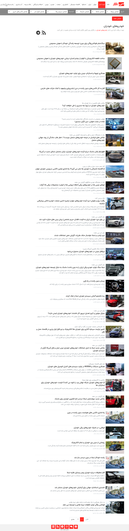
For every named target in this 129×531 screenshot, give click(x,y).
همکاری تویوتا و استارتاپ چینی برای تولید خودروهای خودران (82, 73)
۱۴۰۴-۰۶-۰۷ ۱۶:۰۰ (98, 147)
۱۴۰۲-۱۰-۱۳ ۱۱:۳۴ (98, 302)
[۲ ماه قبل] (115, 63)
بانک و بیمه (27, 4)
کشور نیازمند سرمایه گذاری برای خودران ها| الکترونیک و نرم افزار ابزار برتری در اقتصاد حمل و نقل (70, 330)
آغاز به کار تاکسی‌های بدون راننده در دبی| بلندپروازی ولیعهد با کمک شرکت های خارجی (73, 88)
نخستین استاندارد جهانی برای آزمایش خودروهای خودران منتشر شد (80, 487)
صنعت (58, 4)
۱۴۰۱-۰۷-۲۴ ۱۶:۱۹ (98, 494)
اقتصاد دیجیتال (75, 4)
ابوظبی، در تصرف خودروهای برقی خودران (89, 427)
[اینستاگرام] (66, 527)
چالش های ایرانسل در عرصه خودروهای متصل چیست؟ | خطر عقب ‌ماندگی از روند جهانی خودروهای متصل (72, 139)
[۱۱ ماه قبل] (115, 124)
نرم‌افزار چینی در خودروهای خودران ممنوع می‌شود (86, 251)
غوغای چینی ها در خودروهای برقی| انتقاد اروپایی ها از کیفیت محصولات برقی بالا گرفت (72, 185)
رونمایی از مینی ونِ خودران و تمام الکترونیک (88, 442)
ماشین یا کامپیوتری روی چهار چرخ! (93, 380)
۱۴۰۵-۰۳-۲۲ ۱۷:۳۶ (97, 65)
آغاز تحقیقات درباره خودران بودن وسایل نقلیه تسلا (86, 472)
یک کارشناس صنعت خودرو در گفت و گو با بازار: (89, 326)
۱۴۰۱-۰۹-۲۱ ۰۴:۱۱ (98, 434)
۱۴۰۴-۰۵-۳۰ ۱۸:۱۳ (97, 160)
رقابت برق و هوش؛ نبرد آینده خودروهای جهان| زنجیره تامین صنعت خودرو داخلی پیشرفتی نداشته (71, 202)
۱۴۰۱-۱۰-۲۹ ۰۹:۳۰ (98, 407)
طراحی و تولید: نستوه (64, 529)
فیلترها (71, 11)
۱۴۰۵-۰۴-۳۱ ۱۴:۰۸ (98, 52)
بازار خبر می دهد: (99, 311)
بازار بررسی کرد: (100, 198)
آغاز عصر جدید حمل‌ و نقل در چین (94, 166)
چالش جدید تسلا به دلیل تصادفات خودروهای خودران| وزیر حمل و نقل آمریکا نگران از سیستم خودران (73, 349)
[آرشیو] (53, 527)
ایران (89, 4)
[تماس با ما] (71, 527)
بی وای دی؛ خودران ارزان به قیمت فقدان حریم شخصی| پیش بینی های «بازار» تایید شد (72, 219)
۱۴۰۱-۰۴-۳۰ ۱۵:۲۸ (98, 513)
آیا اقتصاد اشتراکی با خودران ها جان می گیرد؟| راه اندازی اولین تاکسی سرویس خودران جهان (70, 169)
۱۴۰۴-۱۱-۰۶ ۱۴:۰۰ (98, 114)
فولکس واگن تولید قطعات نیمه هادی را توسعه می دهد (84, 505)
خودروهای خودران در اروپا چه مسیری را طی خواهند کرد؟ (83, 105)
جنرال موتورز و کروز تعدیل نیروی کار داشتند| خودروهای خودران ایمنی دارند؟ (76, 313)
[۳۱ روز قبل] (115, 48)
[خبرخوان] (57, 527)
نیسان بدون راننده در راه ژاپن (94, 281)
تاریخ (122, 11)
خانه (108, 4)
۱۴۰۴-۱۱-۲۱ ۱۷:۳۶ (98, 80)
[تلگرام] (62, 527)
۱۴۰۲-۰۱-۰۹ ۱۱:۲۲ (98, 391)
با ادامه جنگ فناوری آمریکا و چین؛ (94, 249)
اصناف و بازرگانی (38, 4)
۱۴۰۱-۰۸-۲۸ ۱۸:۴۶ (98, 449)
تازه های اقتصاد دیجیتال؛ (97, 364)
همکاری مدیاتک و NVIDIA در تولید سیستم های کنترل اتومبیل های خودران (76, 366)
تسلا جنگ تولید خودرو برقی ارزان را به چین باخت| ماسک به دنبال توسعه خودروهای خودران (70, 267)
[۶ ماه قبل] (115, 78)
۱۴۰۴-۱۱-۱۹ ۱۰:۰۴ (98, 95)
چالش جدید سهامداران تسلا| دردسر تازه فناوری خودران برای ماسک (80, 399)
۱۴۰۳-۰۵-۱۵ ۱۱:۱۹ (98, 260)
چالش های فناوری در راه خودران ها (93, 103)
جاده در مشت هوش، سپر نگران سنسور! (90, 121)
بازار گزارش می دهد (98, 345)
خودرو (52, 4)
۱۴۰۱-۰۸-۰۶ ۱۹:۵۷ (98, 481)
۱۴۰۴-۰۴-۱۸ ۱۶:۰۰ (98, 177)
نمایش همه (117, 18)
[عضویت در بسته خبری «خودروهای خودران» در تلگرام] (38, 33)
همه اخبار (102, 4)
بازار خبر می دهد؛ (99, 233)
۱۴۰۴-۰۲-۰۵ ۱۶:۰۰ (98, 193)
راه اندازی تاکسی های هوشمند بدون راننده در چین (86, 412)
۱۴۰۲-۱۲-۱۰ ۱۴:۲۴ (98, 287)
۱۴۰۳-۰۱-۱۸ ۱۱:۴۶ (98, 276)
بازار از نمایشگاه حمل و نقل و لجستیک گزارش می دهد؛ (87, 135)
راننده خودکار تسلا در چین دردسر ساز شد (89, 457)
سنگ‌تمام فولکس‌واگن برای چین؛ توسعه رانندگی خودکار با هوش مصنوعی (77, 43)
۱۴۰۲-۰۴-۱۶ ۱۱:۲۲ (98, 359)
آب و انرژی (19, 4)
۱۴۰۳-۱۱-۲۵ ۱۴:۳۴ (98, 228)
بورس (46, 4)
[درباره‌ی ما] (75, 527)
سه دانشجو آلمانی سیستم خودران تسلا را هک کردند (85, 296)
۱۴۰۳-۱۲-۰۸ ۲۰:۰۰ (98, 212)
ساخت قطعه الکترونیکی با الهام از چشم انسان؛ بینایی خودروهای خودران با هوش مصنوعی (71, 58)
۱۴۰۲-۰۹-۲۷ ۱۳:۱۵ (98, 322)
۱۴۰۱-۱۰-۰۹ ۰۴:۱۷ (98, 419)
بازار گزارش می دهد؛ (98, 217)
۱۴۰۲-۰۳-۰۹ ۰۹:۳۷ (97, 375)
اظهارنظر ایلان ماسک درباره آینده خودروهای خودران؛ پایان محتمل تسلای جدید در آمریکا (72, 151)
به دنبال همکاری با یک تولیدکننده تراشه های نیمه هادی (87, 502)
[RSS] (44, 33)
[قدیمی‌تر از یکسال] (115, 156)
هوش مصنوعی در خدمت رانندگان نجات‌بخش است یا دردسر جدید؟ (83, 119)
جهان (94, 4)
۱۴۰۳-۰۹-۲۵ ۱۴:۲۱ (98, 244)
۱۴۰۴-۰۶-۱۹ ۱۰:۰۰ (98, 130)
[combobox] (113, 11)
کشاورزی (65, 4)
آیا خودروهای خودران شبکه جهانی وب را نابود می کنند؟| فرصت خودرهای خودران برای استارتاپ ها (73, 384)
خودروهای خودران (114, 26)
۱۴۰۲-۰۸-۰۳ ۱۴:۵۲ (98, 341)
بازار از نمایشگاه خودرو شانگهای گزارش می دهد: (89, 182)
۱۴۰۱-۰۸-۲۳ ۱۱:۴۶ (98, 466)
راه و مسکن (10, 4)
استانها (84, 4)
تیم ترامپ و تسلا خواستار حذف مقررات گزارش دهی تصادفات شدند (79, 235)
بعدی (72, 519)
